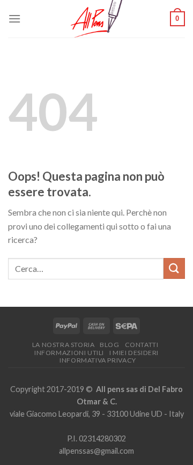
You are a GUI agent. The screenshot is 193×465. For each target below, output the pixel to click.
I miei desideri (134, 353)
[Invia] (174, 268)
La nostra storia (63, 345)
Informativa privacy (98, 360)
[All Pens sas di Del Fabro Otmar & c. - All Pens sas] (96, 19)
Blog (109, 345)
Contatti (142, 345)
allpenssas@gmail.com (96, 450)
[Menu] (14, 18)
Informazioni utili (69, 353)
